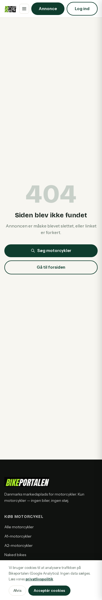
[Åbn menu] (24, 9)
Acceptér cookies (49, 590)
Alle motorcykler (19, 526)
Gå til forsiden (51, 267)
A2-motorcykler (18, 545)
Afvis (17, 590)
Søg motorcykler (54, 250)
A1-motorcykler (18, 536)
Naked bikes (15, 554)
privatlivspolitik (39, 579)
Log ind (82, 8)
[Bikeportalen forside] (10, 8)
